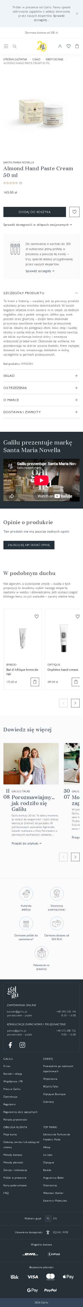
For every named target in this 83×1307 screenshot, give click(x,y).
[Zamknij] (77, 13)
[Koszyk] (77, 46)
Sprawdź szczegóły (38, 271)
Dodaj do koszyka (34, 212)
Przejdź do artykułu (25, 843)
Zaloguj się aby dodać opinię (29, 545)
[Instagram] (22, 1045)
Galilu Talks (21, 791)
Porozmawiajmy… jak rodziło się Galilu (33, 803)
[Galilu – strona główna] (41, 46)
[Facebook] (10, 1045)
